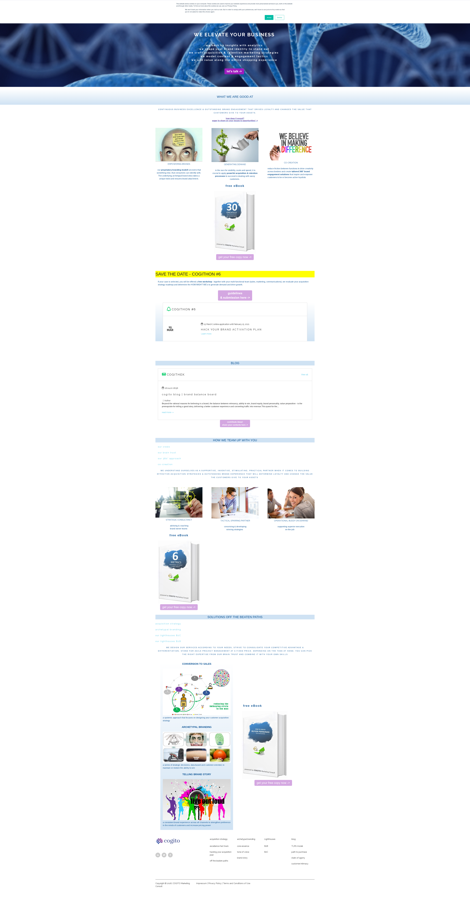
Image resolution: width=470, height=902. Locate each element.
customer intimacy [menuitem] (299, 864)
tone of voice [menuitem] (243, 852)
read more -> (168, 412)
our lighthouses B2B (168, 641)
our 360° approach (169, 458)
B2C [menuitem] (266, 852)
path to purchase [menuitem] (299, 852)
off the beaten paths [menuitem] (219, 861)
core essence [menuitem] (243, 846)
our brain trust (167, 452)
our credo (164, 447)
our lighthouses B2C (168, 635)
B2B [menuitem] (266, 846)
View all (304, 374)
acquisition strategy (168, 624)
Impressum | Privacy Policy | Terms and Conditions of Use (223, 883)
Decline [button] (279, 17)
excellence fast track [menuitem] (219, 846)
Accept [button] (269, 17)
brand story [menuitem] (242, 858)
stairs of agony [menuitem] (298, 858)
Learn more (206, 334)
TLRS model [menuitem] (297, 846)
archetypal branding (168, 629)
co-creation (165, 464)
